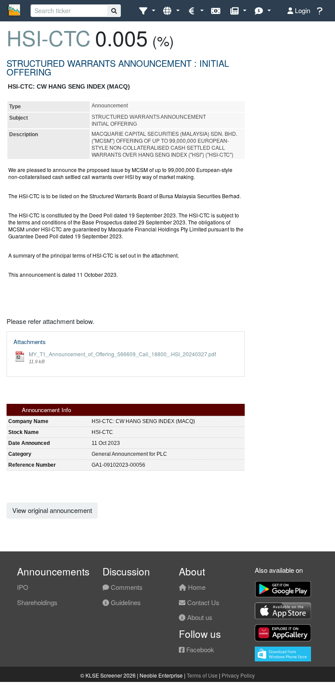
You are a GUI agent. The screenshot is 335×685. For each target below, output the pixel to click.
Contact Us (202, 602)
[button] (147, 10)
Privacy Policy (238, 675)
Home (195, 587)
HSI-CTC (49, 37)
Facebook (199, 649)
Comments (126, 587)
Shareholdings (37, 602)
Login (301, 10)
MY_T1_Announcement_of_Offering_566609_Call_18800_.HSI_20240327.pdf (122, 354)
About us (198, 617)
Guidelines (125, 602)
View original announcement (52, 510)
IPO (22, 587)
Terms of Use (202, 675)
